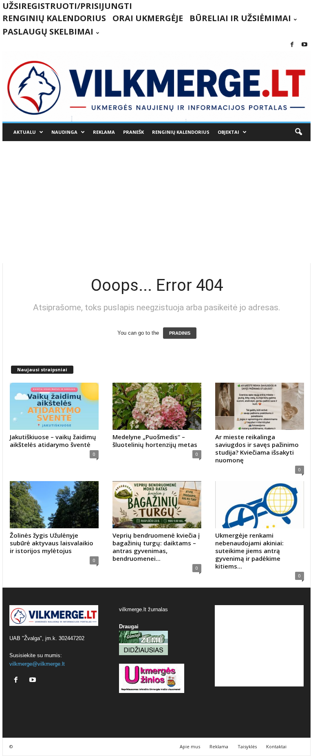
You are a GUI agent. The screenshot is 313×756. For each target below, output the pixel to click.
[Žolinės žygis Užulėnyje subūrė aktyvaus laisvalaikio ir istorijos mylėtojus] (54, 504)
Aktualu (24, 132)
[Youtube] (304, 45)
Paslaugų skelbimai (47, 31)
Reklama (104, 132)
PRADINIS (179, 333)
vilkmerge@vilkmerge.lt (37, 664)
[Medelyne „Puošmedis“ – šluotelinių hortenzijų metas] (156, 406)
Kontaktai (276, 746)
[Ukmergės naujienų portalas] (156, 86)
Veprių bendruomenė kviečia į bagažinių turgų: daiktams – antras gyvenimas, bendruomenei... (156, 546)
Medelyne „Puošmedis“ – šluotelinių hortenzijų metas (154, 441)
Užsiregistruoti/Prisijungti (67, 5)
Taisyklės (247, 746)
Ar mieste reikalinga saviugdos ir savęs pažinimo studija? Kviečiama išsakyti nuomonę (257, 448)
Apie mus (190, 746)
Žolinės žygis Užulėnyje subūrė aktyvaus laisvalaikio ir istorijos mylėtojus (51, 543)
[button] (298, 132)
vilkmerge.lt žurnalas (143, 609)
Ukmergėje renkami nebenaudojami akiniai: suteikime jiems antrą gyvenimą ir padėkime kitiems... (249, 550)
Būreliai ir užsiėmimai (240, 18)
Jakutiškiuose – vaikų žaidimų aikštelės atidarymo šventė (53, 441)
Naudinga (64, 132)
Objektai (228, 132)
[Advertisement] (156, 202)
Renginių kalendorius (54, 18)
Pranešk (133, 132)
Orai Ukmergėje (147, 18)
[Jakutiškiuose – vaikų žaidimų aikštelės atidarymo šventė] (54, 406)
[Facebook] (292, 45)
